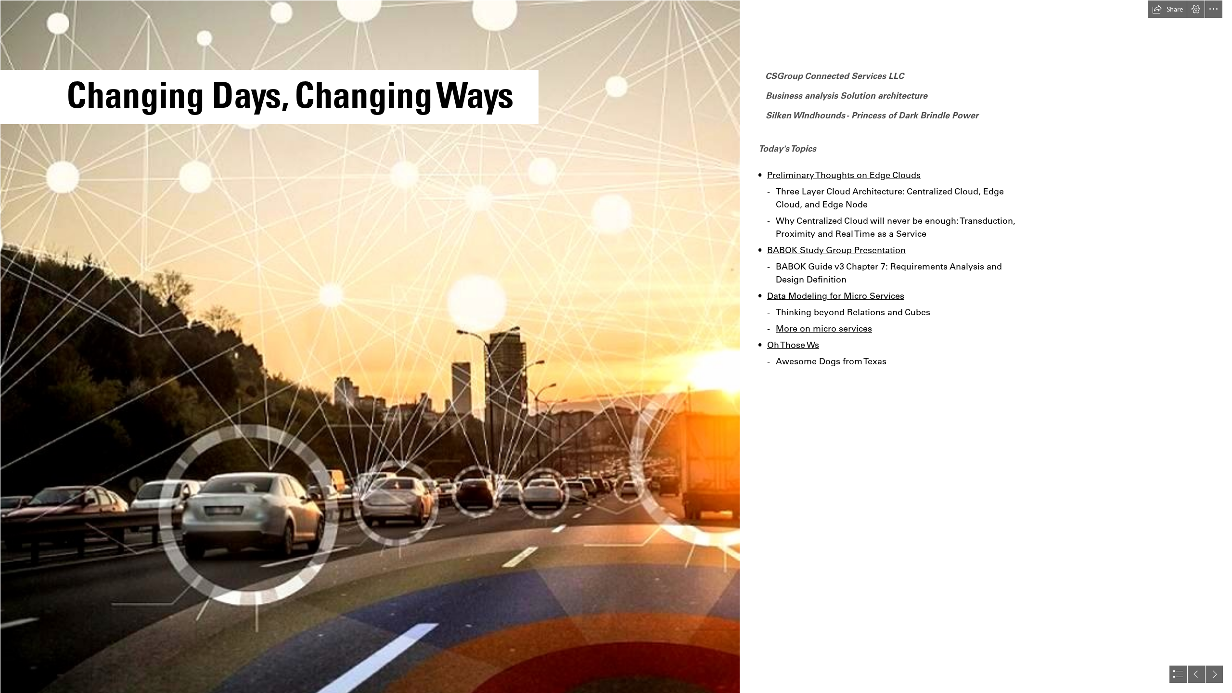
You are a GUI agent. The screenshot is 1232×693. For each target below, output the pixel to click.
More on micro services (824, 328)
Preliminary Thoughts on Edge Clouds (844, 174)
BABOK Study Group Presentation (836, 250)
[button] (1167, 9)
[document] (616, 346)
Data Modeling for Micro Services (835, 295)
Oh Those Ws (793, 344)
